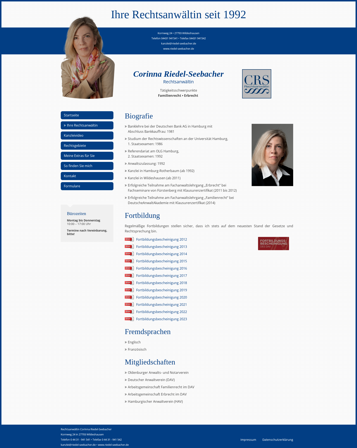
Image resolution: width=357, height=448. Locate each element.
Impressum (248, 440)
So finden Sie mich (78, 166)
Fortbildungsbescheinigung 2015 (161, 261)
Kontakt (70, 176)
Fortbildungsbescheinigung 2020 (161, 297)
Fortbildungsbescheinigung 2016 (161, 268)
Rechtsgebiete (75, 145)
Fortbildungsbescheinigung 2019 (161, 290)
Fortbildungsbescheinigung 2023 (161, 319)
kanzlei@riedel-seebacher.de (178, 43)
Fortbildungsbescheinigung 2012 (161, 239)
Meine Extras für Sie (79, 155)
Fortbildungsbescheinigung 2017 (161, 275)
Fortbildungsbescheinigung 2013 (161, 246)
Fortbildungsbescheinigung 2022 (161, 311)
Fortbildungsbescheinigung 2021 (161, 304)
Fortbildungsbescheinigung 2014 (161, 254)
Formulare (72, 186)
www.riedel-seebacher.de (178, 48)
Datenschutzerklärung (277, 440)
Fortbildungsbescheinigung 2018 (161, 283)
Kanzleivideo (73, 135)
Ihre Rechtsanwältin (82, 125)
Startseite (71, 115)
